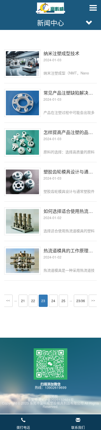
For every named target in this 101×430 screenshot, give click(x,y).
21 (23, 300)
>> (93, 301)
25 (63, 300)
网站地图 (50, 396)
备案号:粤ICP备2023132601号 (51, 399)
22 (33, 300)
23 (43, 300)
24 (53, 300)
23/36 (80, 300)
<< (8, 301)
